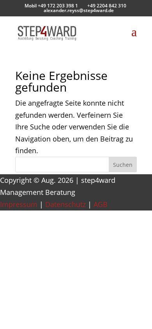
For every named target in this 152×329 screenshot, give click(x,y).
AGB (101, 204)
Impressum (18, 204)
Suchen (123, 164)
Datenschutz (65, 204)
